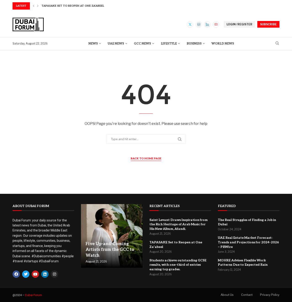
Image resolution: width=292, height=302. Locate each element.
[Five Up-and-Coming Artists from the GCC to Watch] (112, 236)
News (93, 43)
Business (194, 43)
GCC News (142, 43)
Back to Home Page (146, 158)
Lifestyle (169, 43)
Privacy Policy (269, 295)
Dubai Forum (33, 295)
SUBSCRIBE (268, 24)
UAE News (116, 43)
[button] (33, 6)
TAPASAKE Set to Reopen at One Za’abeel (73, 6)
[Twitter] (190, 24)
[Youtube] (216, 24)
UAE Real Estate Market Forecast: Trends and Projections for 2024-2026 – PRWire (248, 242)
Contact (247, 295)
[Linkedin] (207, 24)
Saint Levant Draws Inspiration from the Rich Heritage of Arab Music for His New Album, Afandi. (178, 224)
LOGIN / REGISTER (239, 24)
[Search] (277, 43)
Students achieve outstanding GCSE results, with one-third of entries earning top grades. (177, 264)
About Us (227, 295)
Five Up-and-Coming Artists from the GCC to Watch (110, 250)
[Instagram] (199, 24)
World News (222, 43)
